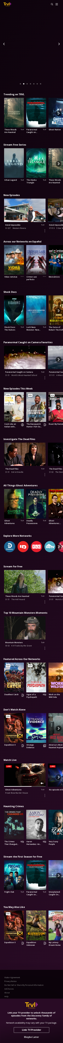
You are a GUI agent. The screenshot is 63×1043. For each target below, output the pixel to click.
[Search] (50, 4)
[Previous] (4, 44)
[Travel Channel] (7, 4)
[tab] (20, 83)
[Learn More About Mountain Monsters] (45, 648)
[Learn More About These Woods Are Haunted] (45, 602)
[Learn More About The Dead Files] (45, 474)
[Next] (59, 44)
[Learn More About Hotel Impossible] (45, 231)
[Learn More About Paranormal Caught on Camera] (45, 378)
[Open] (57, 4)
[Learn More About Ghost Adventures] (45, 795)
